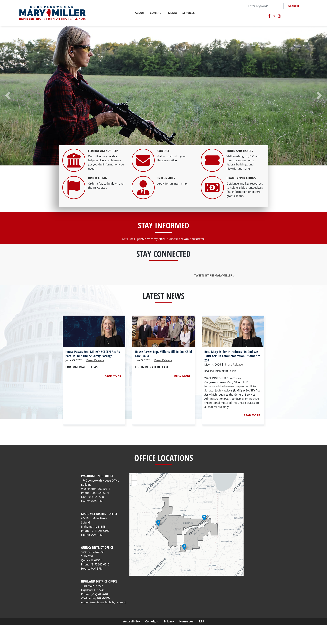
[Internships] (143, 196)
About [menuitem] (139, 13)
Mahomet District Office (99, 513)
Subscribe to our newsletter (185, 239)
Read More (113, 375)
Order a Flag (97, 178)
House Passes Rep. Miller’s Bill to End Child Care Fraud (163, 353)
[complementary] (186, 524)
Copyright (152, 621)
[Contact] (143, 169)
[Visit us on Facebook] (269, 16)
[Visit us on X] (274, 16)
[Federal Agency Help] (73, 169)
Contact (163, 150)
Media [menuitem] (172, 13)
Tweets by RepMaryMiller (213, 275)
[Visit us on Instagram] (279, 16)
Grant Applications (241, 178)
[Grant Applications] (212, 196)
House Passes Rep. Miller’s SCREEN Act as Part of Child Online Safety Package (92, 353)
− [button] (134, 483)
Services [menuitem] (188, 13)
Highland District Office (99, 581)
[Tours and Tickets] (212, 169)
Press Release (95, 360)
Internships (166, 178)
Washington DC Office (97, 476)
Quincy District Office (97, 547)
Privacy (169, 621)
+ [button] (134, 478)
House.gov (186, 621)
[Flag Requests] (73, 196)
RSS (201, 621)
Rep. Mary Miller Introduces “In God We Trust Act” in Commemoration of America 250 (232, 355)
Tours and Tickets (240, 150)
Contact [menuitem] (156, 13)
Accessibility (131, 621)
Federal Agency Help (103, 150)
